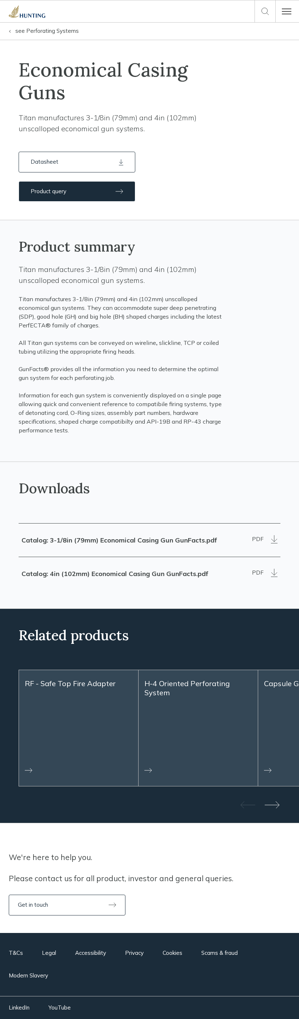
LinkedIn (19, 1007)
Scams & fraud (219, 952)
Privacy (134, 952)
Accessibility (90, 952)
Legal (49, 952)
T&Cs (16, 952)
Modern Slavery (28, 975)
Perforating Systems (47, 30)
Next (273, 804)
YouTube (59, 1007)
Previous (247, 804)
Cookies (172, 952)
